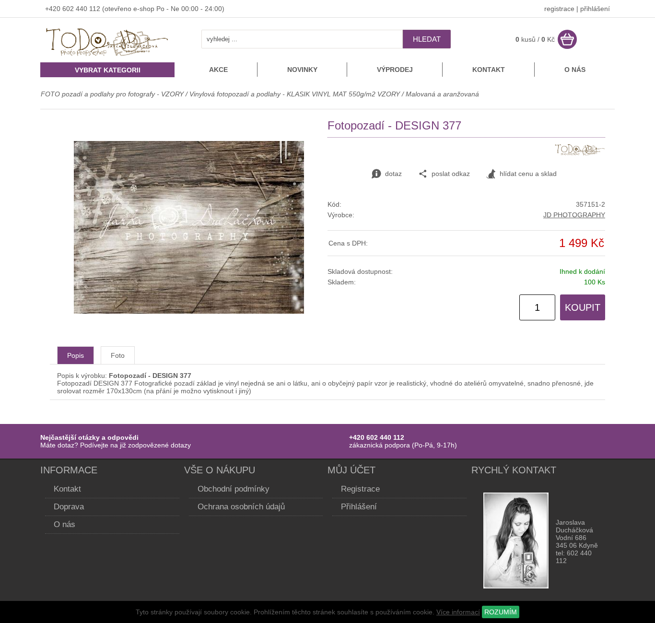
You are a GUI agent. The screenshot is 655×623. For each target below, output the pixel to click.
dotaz (393, 173)
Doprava (69, 506)
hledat (427, 39)
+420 (53, 8)
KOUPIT (582, 307)
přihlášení (595, 8)
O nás (574, 69)
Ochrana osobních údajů (241, 506)
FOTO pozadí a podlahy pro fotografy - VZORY (113, 94)
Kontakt (488, 69)
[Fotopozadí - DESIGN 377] (189, 311)
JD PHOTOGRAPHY (574, 215)
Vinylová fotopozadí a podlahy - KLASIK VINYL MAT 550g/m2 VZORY (294, 94)
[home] (107, 57)
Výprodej (395, 69)
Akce (218, 69)
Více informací (458, 612)
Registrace (360, 489)
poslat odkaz (451, 173)
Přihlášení (359, 506)
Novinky (302, 69)
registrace (559, 8)
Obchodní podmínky (233, 489)
